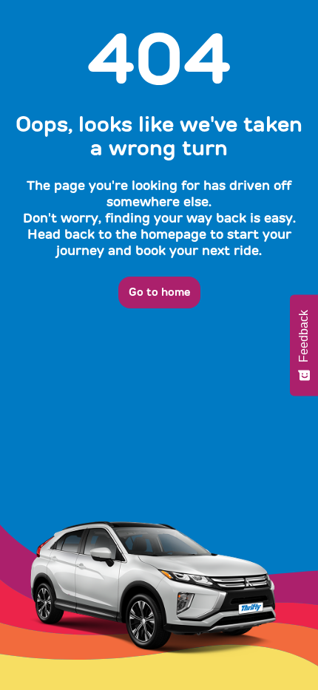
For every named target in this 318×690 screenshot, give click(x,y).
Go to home (159, 292)
